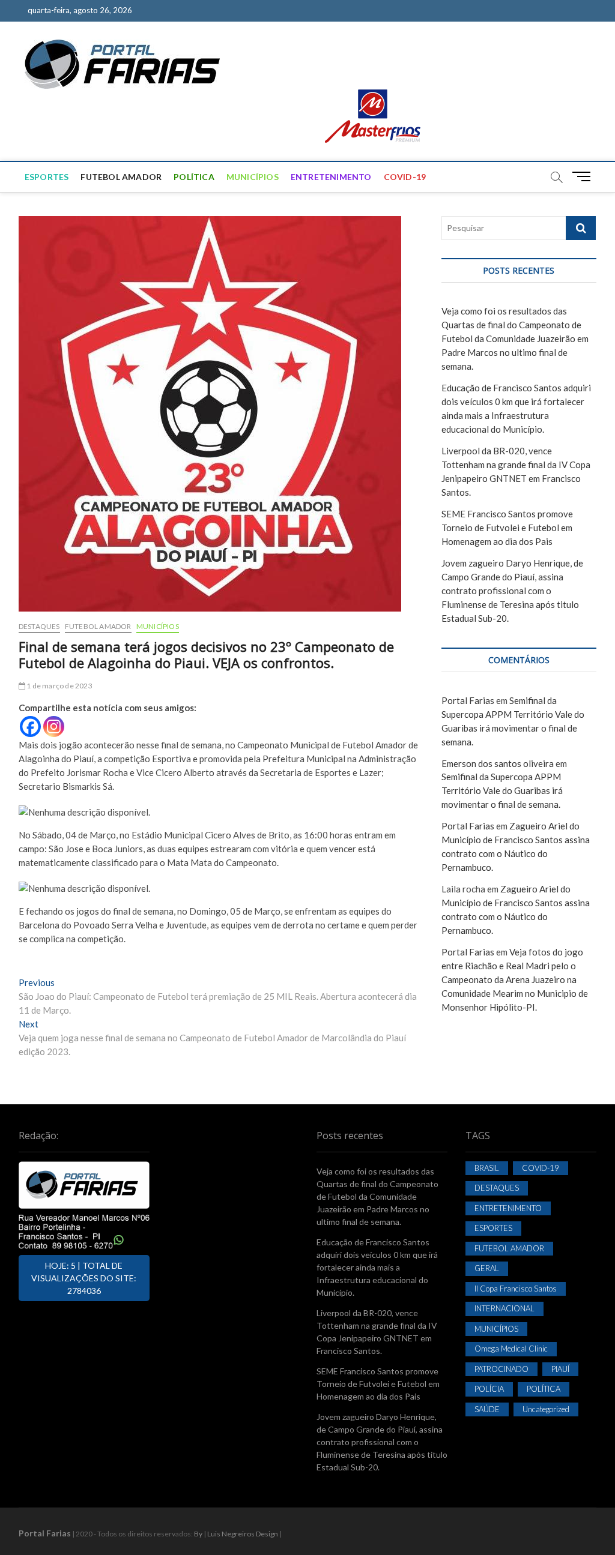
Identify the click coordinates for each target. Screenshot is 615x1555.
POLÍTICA (194, 177)
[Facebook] (30, 726)
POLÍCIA (489, 1389)
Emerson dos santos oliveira (497, 763)
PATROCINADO (501, 1369)
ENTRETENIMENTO (331, 177)
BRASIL (486, 1168)
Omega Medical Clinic (511, 1348)
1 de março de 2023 (58, 685)
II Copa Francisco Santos (515, 1288)
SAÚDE (487, 1409)
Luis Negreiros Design (242, 1533)
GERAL (486, 1268)
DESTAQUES (39, 626)
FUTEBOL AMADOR (121, 177)
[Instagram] (53, 726)
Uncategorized (546, 1409)
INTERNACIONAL (504, 1308)
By (198, 1533)
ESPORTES (47, 177)
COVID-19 (405, 177)
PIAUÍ (560, 1369)
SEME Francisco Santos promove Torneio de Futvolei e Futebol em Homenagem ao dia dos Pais (507, 527)
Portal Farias (467, 700)
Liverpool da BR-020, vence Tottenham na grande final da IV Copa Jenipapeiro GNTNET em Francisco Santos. (377, 1332)
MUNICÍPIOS (252, 177)
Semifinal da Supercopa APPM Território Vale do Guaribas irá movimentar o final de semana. (502, 790)
